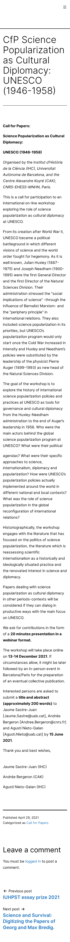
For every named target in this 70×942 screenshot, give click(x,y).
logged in (33, 861)
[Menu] (64, 7)
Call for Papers (37, 823)
